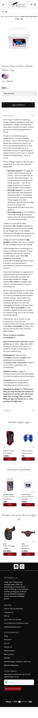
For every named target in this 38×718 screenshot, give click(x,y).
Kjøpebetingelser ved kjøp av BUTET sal (17, 661)
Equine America (9, 16)
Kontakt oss (8, 647)
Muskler (17, 16)
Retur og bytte (9, 654)
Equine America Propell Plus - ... (9, 497)
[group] (10, 446)
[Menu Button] (3, 4)
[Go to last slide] (4, 447)
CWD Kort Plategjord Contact (25, 547)
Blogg (6, 636)
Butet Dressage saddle (9, 547)
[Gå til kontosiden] (31, 4)
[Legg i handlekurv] (18, 105)
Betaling (6, 658)
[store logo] (19, 5)
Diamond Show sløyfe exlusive (27, 452)
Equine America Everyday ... (27, 497)
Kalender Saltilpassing (11, 665)
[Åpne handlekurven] (34, 4)
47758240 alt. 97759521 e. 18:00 (17, 623)
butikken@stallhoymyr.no (12, 627)
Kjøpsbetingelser (9, 651)
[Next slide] (33, 447)
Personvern (8, 640)
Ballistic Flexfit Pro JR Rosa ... (8, 452)
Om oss (6, 643)
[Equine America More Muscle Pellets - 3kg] (19, 38)
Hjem (2, 16)
